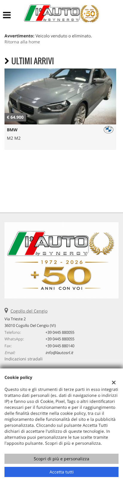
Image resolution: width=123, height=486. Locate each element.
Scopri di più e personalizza (61, 458)
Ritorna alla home (22, 42)
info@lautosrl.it (59, 352)
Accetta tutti (62, 472)
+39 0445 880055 (59, 332)
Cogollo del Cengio (28, 311)
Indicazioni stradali (23, 359)
